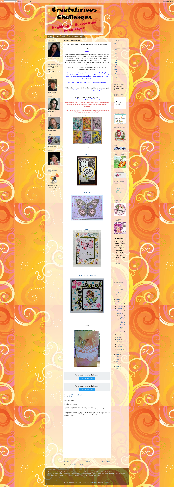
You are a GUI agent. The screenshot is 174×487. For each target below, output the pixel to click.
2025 (117, 294)
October (119, 308)
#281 (115, 45)
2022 (117, 302)
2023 (117, 299)
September (120, 311)
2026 (117, 292)
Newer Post (68, 461)
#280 (115, 43)
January (119, 349)
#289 (115, 62)
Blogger (107, 482)
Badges (64, 36)
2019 (117, 357)
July (118, 334)
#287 (115, 58)
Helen (87, 229)
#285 (115, 54)
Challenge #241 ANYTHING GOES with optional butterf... (121, 324)
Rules (57, 36)
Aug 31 (121, 315)
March (119, 344)
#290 (115, 64)
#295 (115, 75)
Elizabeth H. (87, 192)
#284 (115, 51)
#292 (115, 69)
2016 (117, 364)
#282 (115, 47)
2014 (117, 368)
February (120, 346)
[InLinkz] (120, 285)
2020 (117, 354)
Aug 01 (121, 331)
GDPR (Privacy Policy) (76, 36)
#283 (115, 49)
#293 (115, 71)
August (119, 313)
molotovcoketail (92, 482)
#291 (115, 67)
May (118, 339)
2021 (117, 352)
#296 (115, 78)
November (120, 306)
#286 (115, 56)
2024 (117, 297)
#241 (70, 397)
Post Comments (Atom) (79, 465)
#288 (115, 60)
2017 (117, 361)
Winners (116, 80)
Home (50, 36)
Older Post (105, 461)
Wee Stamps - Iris (91, 275)
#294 (115, 73)
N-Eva (80, 275)
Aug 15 (121, 318)
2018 (117, 359)
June (118, 337)
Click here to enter (87, 378)
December (120, 304)
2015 (117, 366)
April (118, 342)
